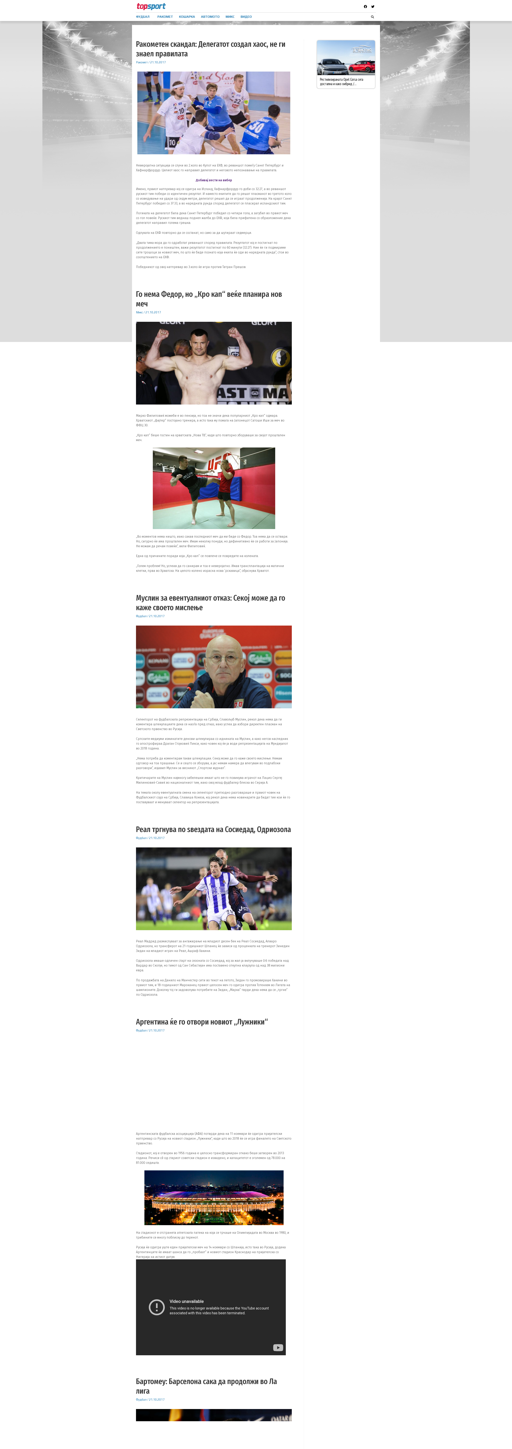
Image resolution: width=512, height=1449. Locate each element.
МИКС (230, 17)
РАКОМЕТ (165, 17)
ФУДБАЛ (142, 17)
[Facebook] (365, 6)
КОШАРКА (187, 17)
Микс (139, 312)
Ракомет (142, 62)
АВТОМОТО (210, 17)
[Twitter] (373, 6)
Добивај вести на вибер (214, 180)
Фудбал (141, 616)
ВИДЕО (246, 17)
